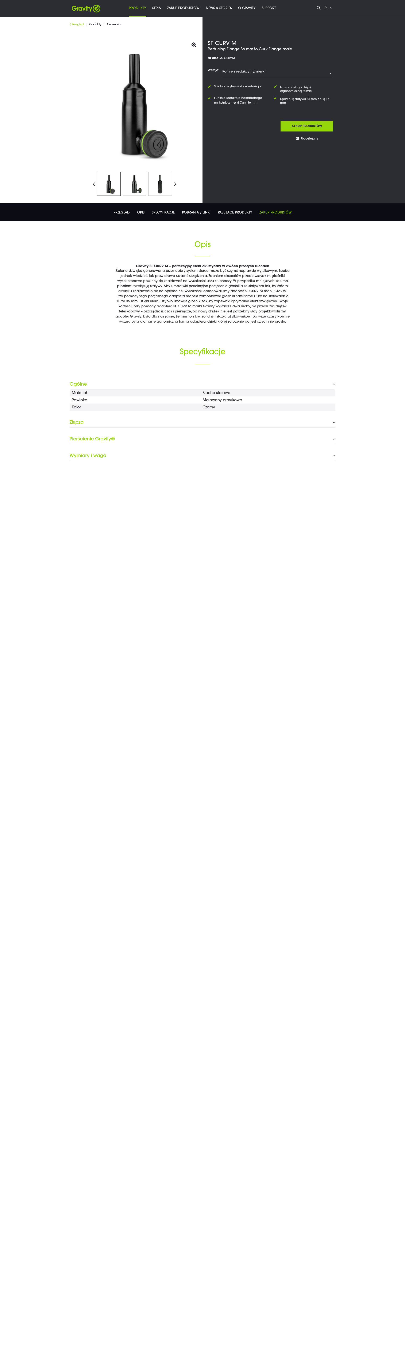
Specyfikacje (163, 212)
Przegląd (121, 212)
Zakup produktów (307, 126)
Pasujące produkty (235, 212)
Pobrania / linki (196, 212)
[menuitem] (137, 8)
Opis (140, 212)
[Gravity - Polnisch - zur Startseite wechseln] (86, 7)
